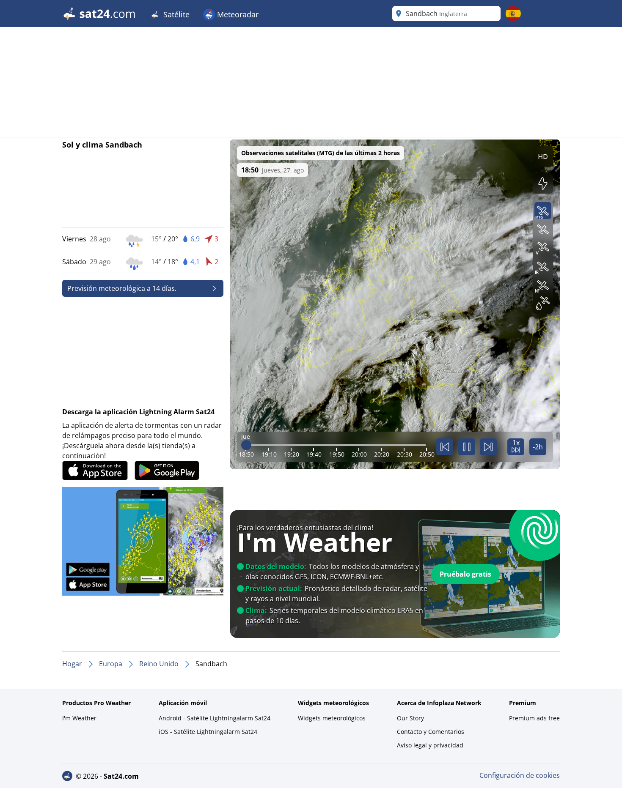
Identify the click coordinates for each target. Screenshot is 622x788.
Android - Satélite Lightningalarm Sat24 (214, 718)
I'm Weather (79, 718)
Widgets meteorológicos (332, 718)
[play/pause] (466, 446)
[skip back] (444, 446)
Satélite (175, 14)
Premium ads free (534, 718)
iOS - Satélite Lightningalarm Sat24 (208, 732)
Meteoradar (237, 14)
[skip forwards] (488, 446)
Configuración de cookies (519, 775)
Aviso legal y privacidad (430, 745)
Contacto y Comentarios (430, 732)
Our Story (410, 718)
